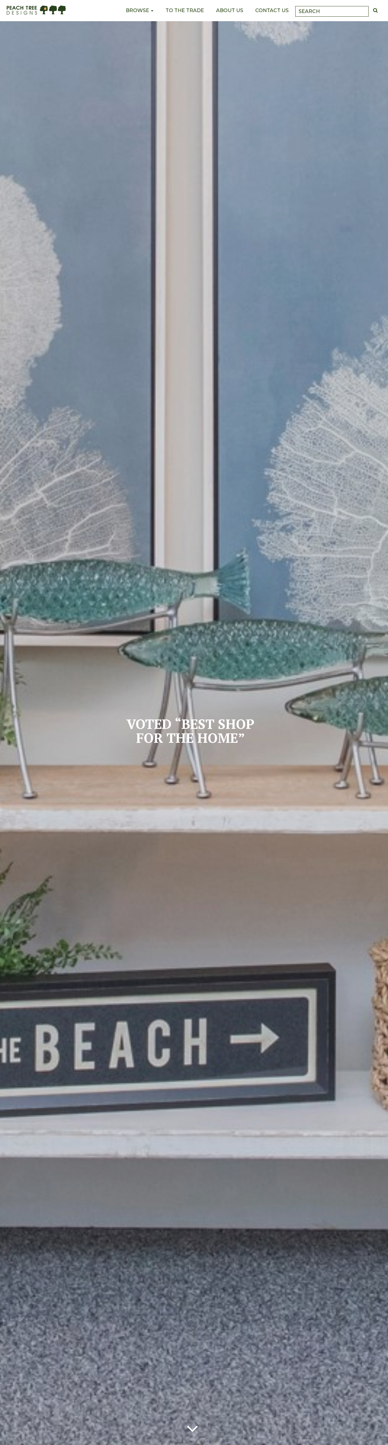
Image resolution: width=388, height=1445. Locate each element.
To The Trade (185, 10)
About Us (229, 10)
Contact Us (272, 10)
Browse (138, 10)
